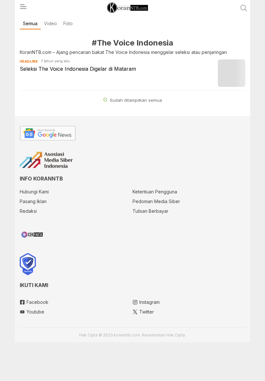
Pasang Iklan (33, 201)
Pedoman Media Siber (156, 201)
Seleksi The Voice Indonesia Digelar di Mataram (78, 69)
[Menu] (23, 8)
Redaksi (28, 211)
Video (50, 23)
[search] (243, 8)
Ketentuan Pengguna (154, 191)
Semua (30, 23)
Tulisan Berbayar (150, 211)
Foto (68, 23)
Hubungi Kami (34, 191)
